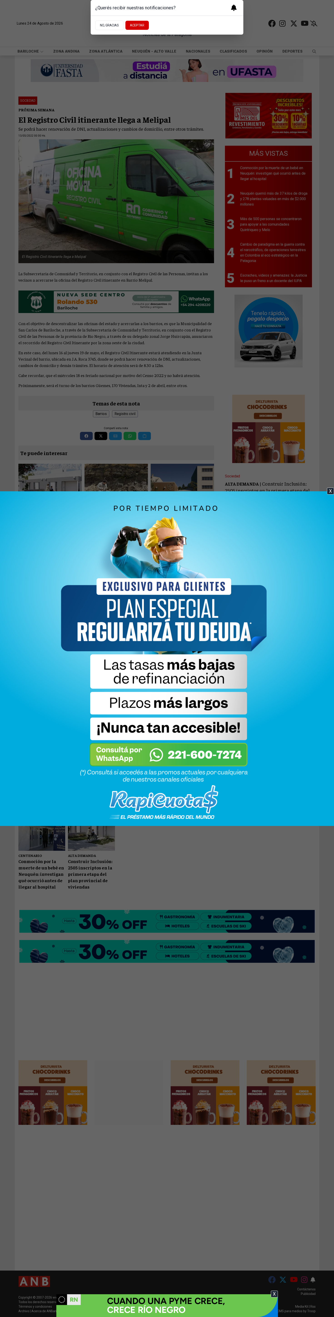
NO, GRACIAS (109, 25)
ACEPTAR (137, 25)
